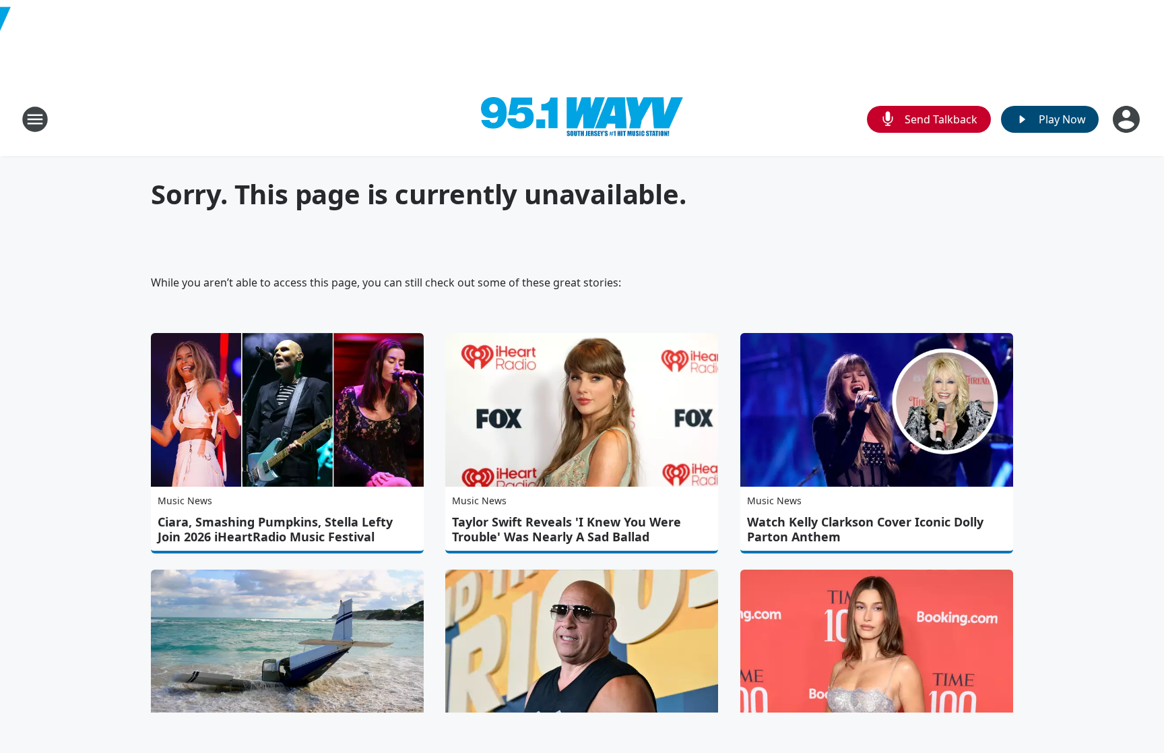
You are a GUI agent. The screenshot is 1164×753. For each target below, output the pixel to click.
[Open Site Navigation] (35, 119)
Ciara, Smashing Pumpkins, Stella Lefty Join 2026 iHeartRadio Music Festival (275, 529)
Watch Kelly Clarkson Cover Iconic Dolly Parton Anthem (865, 529)
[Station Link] (582, 119)
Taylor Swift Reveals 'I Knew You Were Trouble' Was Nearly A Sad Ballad (566, 529)
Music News (185, 500)
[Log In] (1127, 119)
